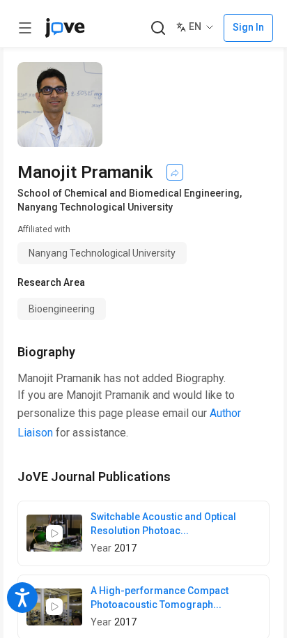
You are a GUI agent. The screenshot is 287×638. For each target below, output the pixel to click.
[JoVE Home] (65, 28)
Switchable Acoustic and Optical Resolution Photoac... (163, 523)
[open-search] (158, 28)
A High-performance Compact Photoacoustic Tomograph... (159, 597)
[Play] (54, 533)
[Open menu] (25, 28)
